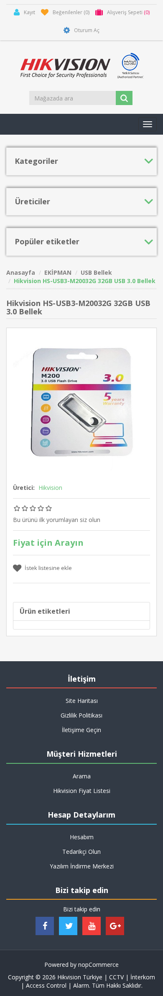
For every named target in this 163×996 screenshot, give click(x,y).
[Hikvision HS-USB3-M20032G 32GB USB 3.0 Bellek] (81, 402)
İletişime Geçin (81, 730)
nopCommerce (98, 964)
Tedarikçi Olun (81, 852)
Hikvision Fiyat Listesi (81, 791)
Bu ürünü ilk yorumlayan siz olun (56, 520)
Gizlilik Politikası (81, 715)
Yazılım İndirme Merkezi (82, 866)
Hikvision (50, 488)
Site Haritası (82, 701)
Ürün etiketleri (45, 611)
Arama (82, 776)
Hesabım (82, 837)
